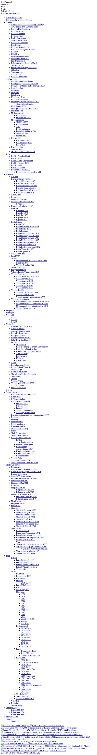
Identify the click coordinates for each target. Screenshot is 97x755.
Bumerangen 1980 (23, 576)
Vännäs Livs (16, 74)
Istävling (19, 587)
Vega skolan (16, 528)
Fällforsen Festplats (19, 199)
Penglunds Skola (18, 503)
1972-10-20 (26, 660)
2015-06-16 (26, 642)
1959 (23, 596)
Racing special (22, 626)
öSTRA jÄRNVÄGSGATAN (23, 152)
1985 (23, 615)
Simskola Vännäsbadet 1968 (27, 521)
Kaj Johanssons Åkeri (20, 365)
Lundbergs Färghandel (20, 56)
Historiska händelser (14, 18)
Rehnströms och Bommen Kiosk (24, 63)
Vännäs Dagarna (18, 274)
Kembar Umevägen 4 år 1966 (23, 49)
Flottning (14, 419)
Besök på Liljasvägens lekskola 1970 (26, 472)
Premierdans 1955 (23, 118)
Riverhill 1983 (17, 147)
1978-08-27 (26, 664)
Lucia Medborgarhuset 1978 (27, 233)
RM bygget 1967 (23, 140)
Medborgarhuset (17, 113)
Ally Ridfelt (21, 360)
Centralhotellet (17, 88)
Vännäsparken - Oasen (20, 299)
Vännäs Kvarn (17, 381)
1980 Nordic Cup (28, 676)
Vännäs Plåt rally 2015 (25, 699)
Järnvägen (10, 313)
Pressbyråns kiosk (18, 61)
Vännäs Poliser (17, 458)
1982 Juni (25, 610)
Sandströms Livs (17, 65)
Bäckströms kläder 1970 (20, 38)
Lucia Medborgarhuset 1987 (27, 240)
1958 (23, 594)
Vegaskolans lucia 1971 (25, 553)
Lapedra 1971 (21, 220)
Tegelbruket (16, 376)
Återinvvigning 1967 (24, 449)
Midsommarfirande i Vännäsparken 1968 (32, 301)
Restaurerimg (21, 447)
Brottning (15, 703)
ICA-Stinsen (16, 45)
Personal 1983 (22, 406)
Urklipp (24, 621)
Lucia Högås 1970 (23, 229)
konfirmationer (27, 442)
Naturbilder (10, 315)
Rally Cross (21, 658)
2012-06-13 (26, 628)
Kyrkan (19, 440)
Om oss (9, 390)
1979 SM (25, 671)
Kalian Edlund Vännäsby (21, 367)
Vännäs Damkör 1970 (25, 295)
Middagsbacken (17, 120)
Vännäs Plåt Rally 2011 (30, 655)
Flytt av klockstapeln (24, 444)
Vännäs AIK (21, 569)
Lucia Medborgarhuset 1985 (27, 238)
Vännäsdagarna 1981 (24, 281)
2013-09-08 (26, 630)
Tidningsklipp (11, 708)
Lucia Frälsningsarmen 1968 (27, 226)
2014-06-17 (26, 635)
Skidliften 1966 (22, 133)
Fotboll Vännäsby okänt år (26, 567)
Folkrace (19, 580)
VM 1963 (25, 624)
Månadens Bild (12, 717)
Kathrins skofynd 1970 (20, 47)
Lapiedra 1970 (22, 213)
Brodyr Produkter (18, 335)
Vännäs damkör (17, 290)
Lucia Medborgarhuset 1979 (27, 236)
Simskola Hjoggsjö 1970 (26, 510)
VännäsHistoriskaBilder (10, 13)
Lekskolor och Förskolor (21, 494)
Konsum (14, 52)
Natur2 (14, 319)
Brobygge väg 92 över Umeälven (24, 83)
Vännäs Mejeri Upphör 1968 (22, 383)
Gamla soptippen (18, 424)
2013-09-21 (26, 633)
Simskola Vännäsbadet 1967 (27, 524)
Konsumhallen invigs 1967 (22, 206)
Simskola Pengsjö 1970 (25, 512)
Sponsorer (10, 719)
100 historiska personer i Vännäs (19, 20)
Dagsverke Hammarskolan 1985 (24, 478)
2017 (23, 617)
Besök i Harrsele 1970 (20, 163)
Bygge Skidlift (22, 124)
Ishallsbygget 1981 (18, 106)
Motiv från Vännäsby (19, 428)
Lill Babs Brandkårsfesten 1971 (28, 190)
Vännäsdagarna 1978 (24, 279)
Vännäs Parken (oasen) (25, 308)
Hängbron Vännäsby (19, 99)
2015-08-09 (26, 644)
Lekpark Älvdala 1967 (25, 492)
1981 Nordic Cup (28, 678)
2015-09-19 (26, 646)
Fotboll (14, 558)
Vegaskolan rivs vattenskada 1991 (34, 549)
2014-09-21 (26, 639)
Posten (13, 431)
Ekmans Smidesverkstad (21, 338)
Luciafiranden (16, 222)
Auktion (14, 177)
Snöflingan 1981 (22, 696)
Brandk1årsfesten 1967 (25, 181)
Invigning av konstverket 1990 (28, 535)
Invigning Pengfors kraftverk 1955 (25, 102)
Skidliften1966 (22, 122)
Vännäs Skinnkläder (19, 77)
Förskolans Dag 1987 (19, 481)
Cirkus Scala (16, 195)
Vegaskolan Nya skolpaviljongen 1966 (31, 544)
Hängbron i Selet (18, 97)
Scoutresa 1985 (22, 263)
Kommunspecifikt (18, 426)
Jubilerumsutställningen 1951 (22, 201)
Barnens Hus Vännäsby (20, 29)
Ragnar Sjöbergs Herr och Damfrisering (32, 347)
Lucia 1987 (20, 224)
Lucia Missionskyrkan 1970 (27, 242)
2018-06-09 (26, 583)
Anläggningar (11, 79)
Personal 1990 (22, 408)
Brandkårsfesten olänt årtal (26, 186)
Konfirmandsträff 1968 (25, 451)
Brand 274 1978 (22, 531)
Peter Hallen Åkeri (18, 388)
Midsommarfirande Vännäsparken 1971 (32, 304)
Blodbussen (15, 397)
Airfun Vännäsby (18, 329)
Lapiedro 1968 (22, 217)
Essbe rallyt (20, 578)
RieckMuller (16, 138)
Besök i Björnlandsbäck (20, 156)
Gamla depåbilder (28, 619)
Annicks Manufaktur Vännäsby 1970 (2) (27, 24)
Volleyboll (15, 701)
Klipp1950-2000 (17, 714)
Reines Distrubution (19, 372)
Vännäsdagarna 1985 (24, 288)
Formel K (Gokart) (23, 585)
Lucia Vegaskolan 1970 (25, 540)
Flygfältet (15, 93)
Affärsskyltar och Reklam (21, 326)
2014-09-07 (26, 637)
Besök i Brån (16, 158)
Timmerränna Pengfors (25, 104)
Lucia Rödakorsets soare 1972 (28, 247)
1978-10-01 (26, 667)
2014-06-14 (26, 692)
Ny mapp (20, 204)
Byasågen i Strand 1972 (20, 170)
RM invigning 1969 (24, 142)
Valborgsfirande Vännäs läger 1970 (25, 272)
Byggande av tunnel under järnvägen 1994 (28, 86)
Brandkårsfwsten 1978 (25, 192)
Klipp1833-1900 (17, 710)
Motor (13, 571)
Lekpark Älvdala (18, 487)
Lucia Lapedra (22, 231)
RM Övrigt (20, 145)
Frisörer (14, 342)
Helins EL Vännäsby (19, 43)
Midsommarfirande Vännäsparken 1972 (32, 306)
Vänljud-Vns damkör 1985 (27, 292)
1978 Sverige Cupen (29, 662)
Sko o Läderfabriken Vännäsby (23, 374)
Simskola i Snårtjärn (24, 519)
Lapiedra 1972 (22, 215)
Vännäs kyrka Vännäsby (21, 438)
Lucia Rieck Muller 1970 (26, 245)
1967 (18, 127)
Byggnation (21, 115)
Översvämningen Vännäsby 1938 (24, 462)
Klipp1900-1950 (17, 712)
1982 (23, 608)
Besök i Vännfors (18, 167)
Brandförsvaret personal (20, 401)
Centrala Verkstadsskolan (21, 476)
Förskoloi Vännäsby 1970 (26, 497)
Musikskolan (16, 501)
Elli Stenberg (21, 356)
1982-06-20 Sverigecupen (31, 685)
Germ (13, 363)
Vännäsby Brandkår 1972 (21, 460)
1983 (23, 612)
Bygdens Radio (17, 36)
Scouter (14, 258)
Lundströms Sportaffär (20, 58)
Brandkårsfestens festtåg (25, 188)
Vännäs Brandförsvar (24, 410)
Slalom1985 (21, 136)
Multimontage (16, 369)
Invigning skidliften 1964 (26, 131)
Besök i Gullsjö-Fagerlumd (22, 161)
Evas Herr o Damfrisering (26, 349)
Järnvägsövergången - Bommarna (24, 108)
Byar (8, 154)
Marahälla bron (17, 111)
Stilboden (15, 70)
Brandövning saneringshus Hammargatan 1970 (30, 415)
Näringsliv (10, 324)
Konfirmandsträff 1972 (25, 453)
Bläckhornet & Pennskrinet (22, 81)
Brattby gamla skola (19, 474)
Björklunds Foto (17, 31)
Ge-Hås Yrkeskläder (19, 40)
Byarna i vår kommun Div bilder (29, 172)
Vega (18, 542)
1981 (23, 605)
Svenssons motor (18, 72)
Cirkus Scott (16, 197)
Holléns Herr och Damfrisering (28, 351)
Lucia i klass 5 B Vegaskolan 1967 (30, 537)
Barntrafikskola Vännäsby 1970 (24, 469)
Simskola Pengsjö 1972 (25, 515)
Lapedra (14, 208)
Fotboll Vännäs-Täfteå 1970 (27, 565)
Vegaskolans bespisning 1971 (28, 551)
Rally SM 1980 (27, 653)
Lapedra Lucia (22, 211)
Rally (18, 649)
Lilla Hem (15, 54)
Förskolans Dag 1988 (19, 483)
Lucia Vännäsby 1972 (25, 249)
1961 (23, 599)
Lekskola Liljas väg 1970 (26, 499)
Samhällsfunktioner (13, 392)
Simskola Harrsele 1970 (25, 517)
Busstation (15, 417)
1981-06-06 (26, 683)
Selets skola (15, 506)
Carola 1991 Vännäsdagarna (27, 276)
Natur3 (14, 322)
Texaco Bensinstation (19, 435)
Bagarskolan (16, 467)
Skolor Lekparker (13, 465)
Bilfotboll (20, 574)
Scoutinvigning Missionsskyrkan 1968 (31, 260)
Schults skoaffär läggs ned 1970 (24, 68)
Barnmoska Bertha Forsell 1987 (24, 394)
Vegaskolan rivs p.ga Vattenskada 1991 (31, 546)
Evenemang (11, 174)
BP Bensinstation (18, 399)
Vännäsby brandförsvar (25, 413)
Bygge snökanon (23, 129)
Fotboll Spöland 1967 (24, 560)
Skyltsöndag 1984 (18, 267)
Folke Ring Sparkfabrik (20, 340)
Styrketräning (16, 705)
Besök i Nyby (16, 165)
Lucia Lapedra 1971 (24, 251)
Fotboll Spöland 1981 (24, 562)
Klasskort (15, 485)
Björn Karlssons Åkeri (20, 333)
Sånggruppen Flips (18, 270)
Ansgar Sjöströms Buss (20, 331)
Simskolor (15, 508)
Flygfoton (10, 310)
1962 (23, 601)
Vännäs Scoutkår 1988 (25, 265)
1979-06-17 (26, 674)
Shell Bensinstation (18, 433)
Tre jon (14, 379)
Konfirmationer (22, 456)
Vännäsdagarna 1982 (24, 283)
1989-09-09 (26, 689)
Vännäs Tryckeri (17, 385)
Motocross (20, 592)
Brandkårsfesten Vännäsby (22, 179)
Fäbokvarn (15, 95)
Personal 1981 (22, 403)
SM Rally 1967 (22, 694)
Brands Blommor (18, 34)
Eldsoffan (15, 90)
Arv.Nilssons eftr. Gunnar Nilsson (24, 27)
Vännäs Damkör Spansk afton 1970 (30, 297)
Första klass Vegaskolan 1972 (28, 533)
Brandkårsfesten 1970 (25, 183)
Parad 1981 (15, 256)
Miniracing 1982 (22, 590)
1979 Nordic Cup (28, 669)
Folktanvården (17, 422)
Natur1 (14, 317)
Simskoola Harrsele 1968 (26, 526)
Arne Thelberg (22, 354)
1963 (23, 603)
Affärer (9, 22)
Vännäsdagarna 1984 (24, 285)
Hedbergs (20, 358)
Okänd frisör (21, 344)
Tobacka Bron (16, 149)
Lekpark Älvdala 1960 (25, 490)
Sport (8, 556)
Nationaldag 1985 (18, 254)
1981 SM (25, 680)
